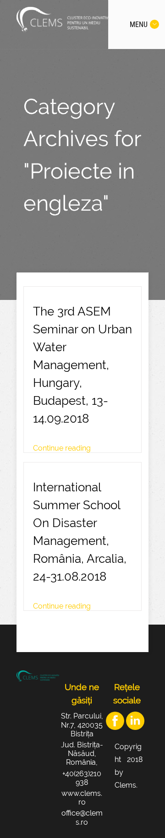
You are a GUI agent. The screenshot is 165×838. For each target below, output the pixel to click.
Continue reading (62, 448)
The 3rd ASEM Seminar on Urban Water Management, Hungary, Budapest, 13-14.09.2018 (82, 365)
